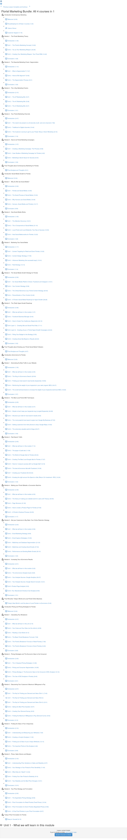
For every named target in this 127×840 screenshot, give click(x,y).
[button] (1, 2)
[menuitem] (1, 4)
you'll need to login (71, 832)
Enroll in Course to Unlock (63, 835)
